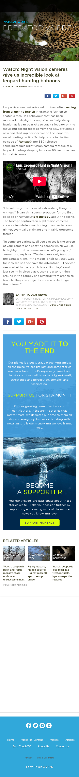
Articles (70, 740)
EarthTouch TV (22, 746)
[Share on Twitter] (56, 95)
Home (10, 740)
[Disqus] (39, 658)
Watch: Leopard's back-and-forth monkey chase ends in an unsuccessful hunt (14, 573)
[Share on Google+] (64, 95)
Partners (29, 758)
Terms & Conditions (44, 758)
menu (4, 6)
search (74, 6)
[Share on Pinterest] (72, 95)
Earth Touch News (16, 87)
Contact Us (62, 746)
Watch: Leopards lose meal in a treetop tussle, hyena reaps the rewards (62, 573)
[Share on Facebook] (48, 95)
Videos (54, 740)
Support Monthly (39, 522)
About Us (43, 746)
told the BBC (41, 216)
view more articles (15, 585)
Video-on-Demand (32, 740)
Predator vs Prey (40, 28)
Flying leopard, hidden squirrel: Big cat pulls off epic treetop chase (37, 573)
